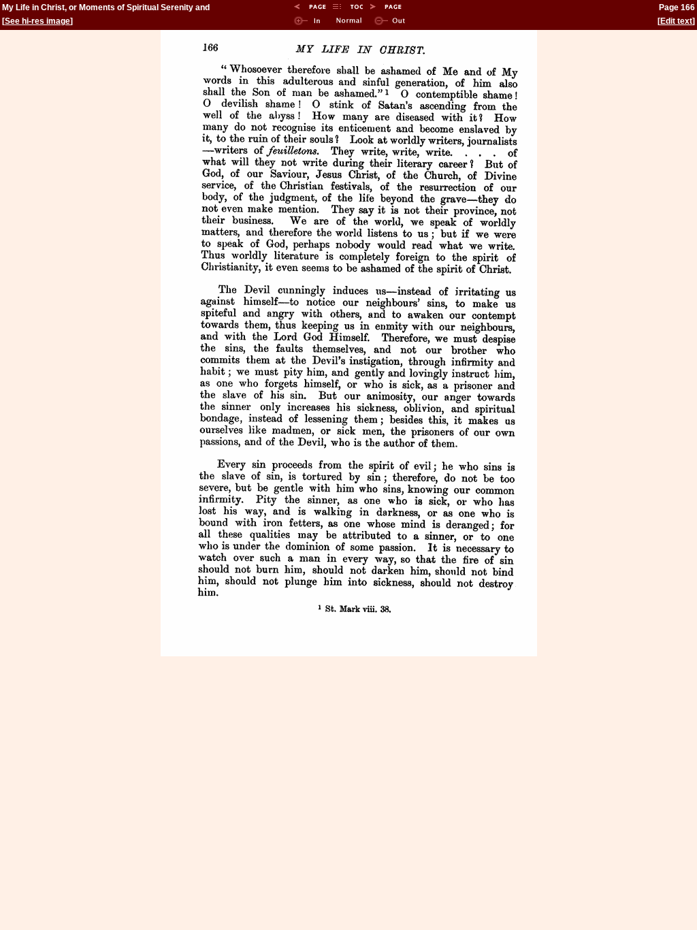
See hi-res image (37, 21)
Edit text (676, 21)
